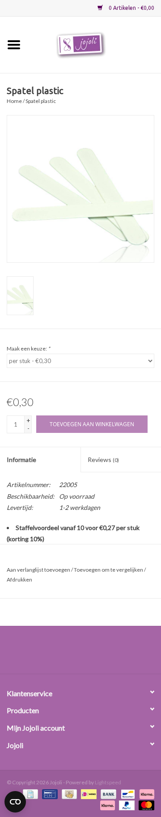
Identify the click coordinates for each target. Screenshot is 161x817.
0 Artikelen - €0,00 (130, 8)
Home (14, 101)
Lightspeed (108, 782)
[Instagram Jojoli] (96, 653)
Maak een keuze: (28, 348)
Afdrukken (19, 579)
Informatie (21, 459)
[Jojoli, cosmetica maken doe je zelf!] (94, 44)
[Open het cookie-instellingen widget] (15, 800)
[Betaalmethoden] (29, 793)
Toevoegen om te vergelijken (109, 569)
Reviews (103, 459)
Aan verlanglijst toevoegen (38, 569)
